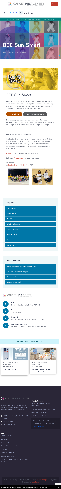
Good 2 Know (11, 214)
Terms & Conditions (48, 421)
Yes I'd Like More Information (35, 114)
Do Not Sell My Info (48, 423)
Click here (22, 487)
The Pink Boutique (12, 229)
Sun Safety (10, 219)
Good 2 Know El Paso (8, 456)
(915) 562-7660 (28, 14)
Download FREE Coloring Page (14, 114)
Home (4, 52)
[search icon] (1, 12)
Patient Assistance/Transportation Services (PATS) (22, 266)
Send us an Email (9, 424)
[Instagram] (13, 13)
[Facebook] (7, 13)
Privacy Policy (37, 421)
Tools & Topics (11, 208)
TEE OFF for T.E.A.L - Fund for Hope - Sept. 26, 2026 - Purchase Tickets (30, 19)
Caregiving (10, 245)
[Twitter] (10, 13)
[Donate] (4, 13)
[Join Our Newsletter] (16, 13)
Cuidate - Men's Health (14, 282)
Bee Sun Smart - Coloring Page (18, 165)
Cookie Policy (37, 423)
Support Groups (12, 235)
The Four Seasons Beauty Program (17, 272)
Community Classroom (14, 277)
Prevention (10, 240)
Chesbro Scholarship (13, 224)
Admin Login (42, 480)
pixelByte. (35, 482)
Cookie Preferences (39, 426)
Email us (9, 153)
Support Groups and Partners (11, 446)
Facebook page (19, 158)
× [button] (59, 487)
